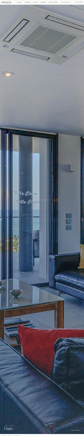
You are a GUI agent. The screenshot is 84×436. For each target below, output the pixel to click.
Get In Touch (79, 2)
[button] (1, 219)
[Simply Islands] (6, 2)
